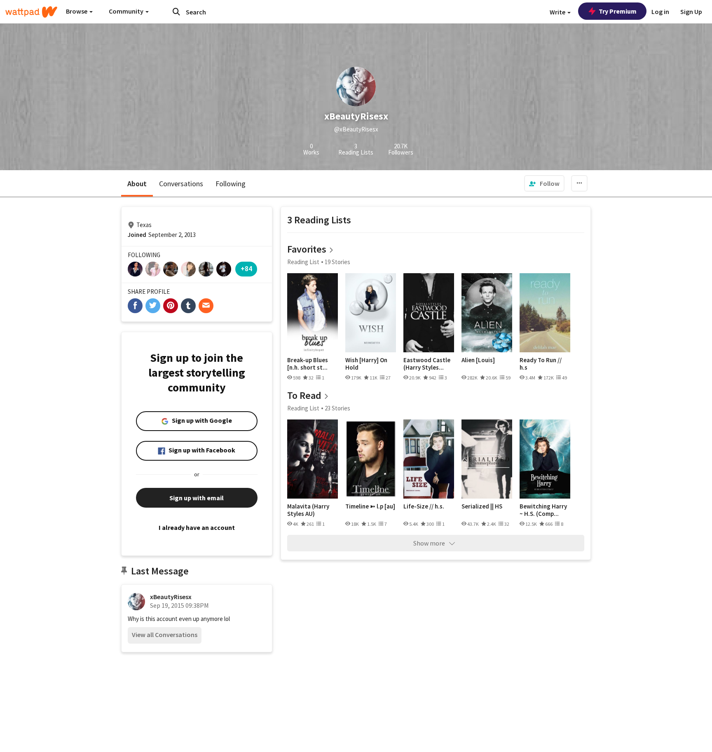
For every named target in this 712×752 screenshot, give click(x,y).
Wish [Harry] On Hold (366, 363)
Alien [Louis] (478, 360)
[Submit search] (176, 11)
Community (127, 11)
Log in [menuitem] (660, 11)
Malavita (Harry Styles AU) (308, 510)
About (137, 183)
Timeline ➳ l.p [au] (370, 506)
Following (230, 183)
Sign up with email (196, 498)
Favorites (306, 249)
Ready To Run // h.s (541, 363)
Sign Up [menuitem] (691, 11)
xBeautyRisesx (171, 596)
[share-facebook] (135, 305)
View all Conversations (164, 634)
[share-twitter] (152, 305)
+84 (246, 268)
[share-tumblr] (188, 305)
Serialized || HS (481, 506)
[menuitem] (544, 183)
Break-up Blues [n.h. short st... (307, 363)
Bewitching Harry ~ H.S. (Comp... (543, 510)
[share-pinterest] (170, 305)
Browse (77, 11)
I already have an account (197, 527)
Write (558, 12)
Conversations (181, 183)
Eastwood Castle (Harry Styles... (426, 363)
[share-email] (206, 305)
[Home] (31, 12)
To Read (304, 395)
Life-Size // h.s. (423, 506)
